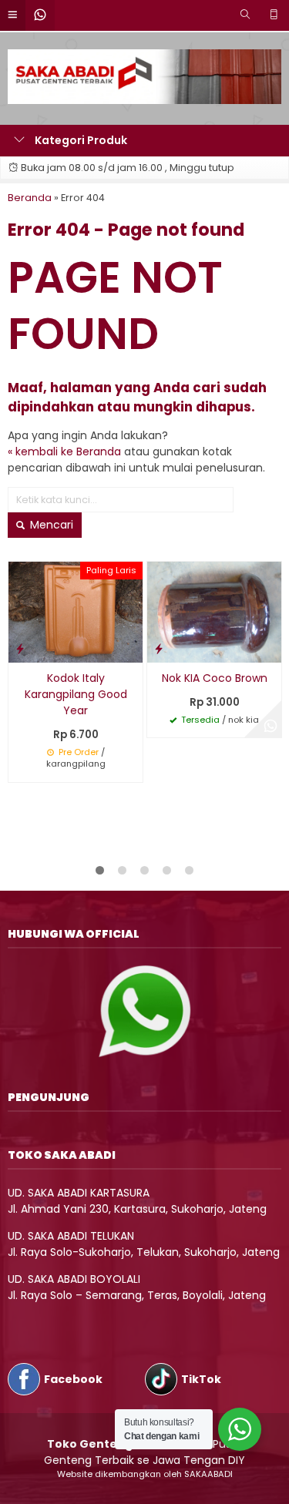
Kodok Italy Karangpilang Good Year (76, 694)
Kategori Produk (79, 140)
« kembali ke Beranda (64, 451)
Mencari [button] (50, 524)
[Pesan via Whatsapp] (270, 726)
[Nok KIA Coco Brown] (214, 611)
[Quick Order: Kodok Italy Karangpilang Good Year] (20, 648)
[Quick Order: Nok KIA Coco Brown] (158, 648)
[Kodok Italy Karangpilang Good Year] (75, 611)
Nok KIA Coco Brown (214, 678)
